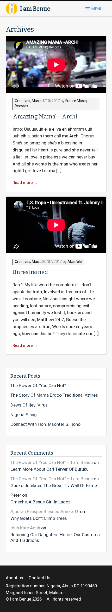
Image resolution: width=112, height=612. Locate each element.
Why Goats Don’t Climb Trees (38, 518)
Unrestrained (30, 272)
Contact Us (39, 578)
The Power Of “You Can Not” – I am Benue (51, 462)
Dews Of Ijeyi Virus (29, 405)
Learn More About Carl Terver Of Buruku (49, 469)
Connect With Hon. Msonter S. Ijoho (45, 424)
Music (36, 101)
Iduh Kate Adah (25, 528)
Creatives (22, 101)
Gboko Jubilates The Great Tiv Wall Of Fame (53, 485)
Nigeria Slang (23, 415)
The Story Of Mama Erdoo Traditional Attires (54, 395)
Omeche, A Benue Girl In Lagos (40, 502)
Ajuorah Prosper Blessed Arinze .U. (44, 511)
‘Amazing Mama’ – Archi (45, 116)
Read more (25, 183)
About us (14, 578)
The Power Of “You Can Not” (38, 386)
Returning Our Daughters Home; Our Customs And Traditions (55, 537)
